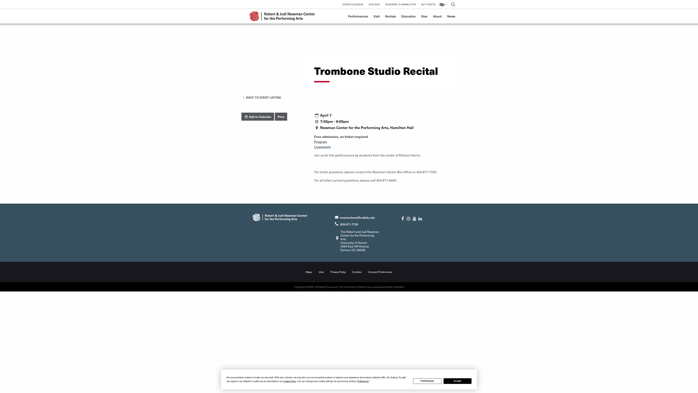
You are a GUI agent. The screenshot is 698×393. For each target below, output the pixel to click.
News (451, 16)
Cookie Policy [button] (289, 381)
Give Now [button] (374, 4)
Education (408, 16)
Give (424, 16)
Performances (358, 16)
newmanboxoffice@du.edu (357, 217)
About (437, 16)
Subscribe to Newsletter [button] (400, 4)
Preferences (427, 381)
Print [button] (281, 117)
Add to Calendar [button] (259, 117)
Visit (377, 16)
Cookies (357, 272)
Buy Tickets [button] (428, 4)
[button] (443, 4)
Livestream (322, 146)
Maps (309, 272)
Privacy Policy (338, 272)
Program (320, 141)
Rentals (390, 16)
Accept (457, 381)
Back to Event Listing (263, 97)
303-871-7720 (349, 224)
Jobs (321, 272)
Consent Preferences (380, 272)
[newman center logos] (280, 217)
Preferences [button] (363, 381)
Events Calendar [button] (352, 4)
